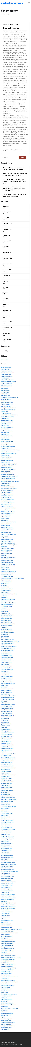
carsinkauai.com (5, 978)
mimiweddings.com (6, 1020)
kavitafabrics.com (5, 769)
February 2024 (7, 310)
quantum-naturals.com (7, 966)
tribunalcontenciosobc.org (7, 648)
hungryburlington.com (6, 713)
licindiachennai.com (6, 374)
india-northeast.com (6, 492)
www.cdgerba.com (6, 954)
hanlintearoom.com (6, 989)
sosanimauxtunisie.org (6, 436)
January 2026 (6, 217)
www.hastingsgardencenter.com (9, 933)
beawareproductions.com (7, 697)
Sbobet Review (11, 28)
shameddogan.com (6, 832)
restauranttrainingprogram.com (9, 571)
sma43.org (4, 901)
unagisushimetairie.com (7, 420)
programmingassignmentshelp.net (9, 397)
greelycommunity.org (6, 681)
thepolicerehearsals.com (7, 643)
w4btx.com (4, 546)
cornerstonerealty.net (6, 927)
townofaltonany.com (6, 750)
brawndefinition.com (6, 659)
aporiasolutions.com (6, 824)
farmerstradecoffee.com (7, 838)
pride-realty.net (5, 983)
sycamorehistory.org (6, 926)
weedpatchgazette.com (7, 529)
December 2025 (7, 223)
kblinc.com (3, 531)
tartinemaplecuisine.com (7, 717)
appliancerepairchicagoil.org (8, 409)
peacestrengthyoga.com (7, 869)
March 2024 (6, 304)
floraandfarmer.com (6, 483)
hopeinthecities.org (6, 617)
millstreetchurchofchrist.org (8, 980)
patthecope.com (5, 808)
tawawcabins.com (6, 515)
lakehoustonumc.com (6, 848)
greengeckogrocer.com (7, 560)
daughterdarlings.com (6, 376)
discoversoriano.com (6, 629)
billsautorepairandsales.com (8, 964)
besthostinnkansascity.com (8, 1022)
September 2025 (7, 241)
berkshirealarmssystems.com (8, 522)
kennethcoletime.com (6, 711)
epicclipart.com (5, 429)
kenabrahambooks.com (7, 667)
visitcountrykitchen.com (7, 736)
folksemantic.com (5, 516)
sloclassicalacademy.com (7, 650)
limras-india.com (5, 369)
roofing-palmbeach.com (7, 494)
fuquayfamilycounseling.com (8, 1005)
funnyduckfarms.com (6, 990)
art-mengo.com (5, 722)
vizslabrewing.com (6, 523)
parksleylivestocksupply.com (8, 602)
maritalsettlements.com (7, 745)
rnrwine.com (4, 1001)
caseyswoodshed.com (7, 801)
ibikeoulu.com (4, 701)
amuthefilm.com (5, 671)
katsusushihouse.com (6, 680)
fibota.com (3, 952)
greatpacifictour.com (6, 778)
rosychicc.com (4, 611)
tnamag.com (4, 818)
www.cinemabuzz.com (7, 920)
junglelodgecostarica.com (7, 732)
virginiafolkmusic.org (6, 580)
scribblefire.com (5, 595)
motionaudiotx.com (6, 1015)
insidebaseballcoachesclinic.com (9, 976)
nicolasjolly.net (4, 674)
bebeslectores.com (6, 471)
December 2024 (7, 258)
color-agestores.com (6, 606)
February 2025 (7, 252)
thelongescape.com (6, 729)
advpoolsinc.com (5, 794)
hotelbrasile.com (5, 455)
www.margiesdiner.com (7, 890)
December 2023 (7, 322)
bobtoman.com (5, 434)
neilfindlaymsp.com (6, 785)
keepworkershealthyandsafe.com (9, 415)
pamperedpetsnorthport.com (8, 534)
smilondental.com (5, 552)
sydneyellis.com (5, 567)
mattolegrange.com (6, 731)
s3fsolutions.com (5, 485)
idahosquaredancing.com (7, 513)
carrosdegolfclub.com (6, 480)
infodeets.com (4, 378)
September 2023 (7, 339)
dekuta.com (4, 918)
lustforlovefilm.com (6, 673)
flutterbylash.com (5, 987)
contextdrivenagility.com (7, 699)
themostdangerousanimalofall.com (10, 641)
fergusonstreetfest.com (7, 969)
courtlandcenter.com (6, 783)
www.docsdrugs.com (6, 889)
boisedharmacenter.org (7, 604)
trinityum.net (4, 938)
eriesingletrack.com (6, 532)
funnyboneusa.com (6, 764)
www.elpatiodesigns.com (7, 948)
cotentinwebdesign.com (7, 466)
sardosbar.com (5, 518)
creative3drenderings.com (7, 836)
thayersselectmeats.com (7, 822)
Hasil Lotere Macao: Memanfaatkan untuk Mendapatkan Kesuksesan (14, 195)
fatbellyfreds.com (5, 947)
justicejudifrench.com (6, 706)
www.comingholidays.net (7, 632)
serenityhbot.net (5, 854)
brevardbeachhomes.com (7, 487)
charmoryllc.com (5, 636)
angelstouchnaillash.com (7, 548)
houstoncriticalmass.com (7, 639)
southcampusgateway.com (8, 446)
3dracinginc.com (5, 638)
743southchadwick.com (7, 490)
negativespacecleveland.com (8, 753)
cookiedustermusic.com (7, 766)
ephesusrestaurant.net (7, 943)
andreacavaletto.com (6, 601)
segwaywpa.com (5, 825)
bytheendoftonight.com (7, 615)
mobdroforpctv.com (6, 620)
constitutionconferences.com (8, 806)
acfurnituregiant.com (6, 385)
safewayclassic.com (6, 406)
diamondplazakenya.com (7, 961)
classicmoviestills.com (6, 625)
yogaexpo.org (4, 597)
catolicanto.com (5, 587)
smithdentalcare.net (6, 1024)
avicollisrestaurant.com (7, 787)
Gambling (5, 351)
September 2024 (7, 270)
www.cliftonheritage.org (7, 899)
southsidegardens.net (6, 936)
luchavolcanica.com (6, 771)
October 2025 (7, 235)
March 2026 (6, 206)
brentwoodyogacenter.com (8, 904)
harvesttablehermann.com (8, 478)
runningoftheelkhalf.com (7, 866)
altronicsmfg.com (5, 394)
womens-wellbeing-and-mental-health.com (12, 578)
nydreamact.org (5, 418)
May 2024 (5, 293)
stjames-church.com (6, 690)
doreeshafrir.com (5, 694)
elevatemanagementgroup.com (9, 994)
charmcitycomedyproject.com (8, 696)
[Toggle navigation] (29, 3)
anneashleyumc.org (6, 880)
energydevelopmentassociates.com (10, 481)
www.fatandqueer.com (7, 878)
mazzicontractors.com (6, 940)
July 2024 (5, 281)
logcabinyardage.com (6, 839)
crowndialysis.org (5, 569)
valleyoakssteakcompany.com (9, 799)
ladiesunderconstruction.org (8, 469)
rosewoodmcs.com (6, 924)
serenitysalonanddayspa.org (8, 381)
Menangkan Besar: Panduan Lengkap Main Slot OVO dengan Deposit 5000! (15, 174)
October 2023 (7, 333)
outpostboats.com (5, 613)
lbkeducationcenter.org (7, 588)
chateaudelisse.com (6, 448)
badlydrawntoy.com (6, 847)
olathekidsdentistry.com (7, 539)
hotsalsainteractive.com (7, 380)
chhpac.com (4, 1012)
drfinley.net (4, 998)
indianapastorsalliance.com (8, 797)
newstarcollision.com (6, 553)
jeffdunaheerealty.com (7, 868)
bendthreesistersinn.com (7, 760)
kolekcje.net (4, 585)
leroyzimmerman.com (6, 996)
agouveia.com (4, 1006)
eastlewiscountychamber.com (8, 646)
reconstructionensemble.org (8, 768)
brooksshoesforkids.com (7, 820)
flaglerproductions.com (7, 657)
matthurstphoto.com (6, 973)
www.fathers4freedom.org (8, 862)
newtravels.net (5, 401)
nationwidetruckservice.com (8, 775)
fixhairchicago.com (6, 803)
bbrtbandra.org (5, 425)
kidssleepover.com (6, 399)
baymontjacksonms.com (7, 748)
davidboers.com (5, 841)
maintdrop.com (5, 432)
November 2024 (7, 264)
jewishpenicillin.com (6, 574)
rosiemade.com (5, 536)
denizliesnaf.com (5, 804)
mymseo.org (4, 1010)
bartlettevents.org (5, 459)
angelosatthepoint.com (7, 796)
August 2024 (6, 275)
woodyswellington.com (7, 945)
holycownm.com (5, 773)
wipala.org (3, 608)
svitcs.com (3, 810)
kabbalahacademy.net (6, 550)
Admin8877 (9, 150)
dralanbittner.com (5, 525)
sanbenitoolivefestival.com (8, 624)
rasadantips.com (5, 390)
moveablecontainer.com (7, 460)
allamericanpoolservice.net (8, 573)
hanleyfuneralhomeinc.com (8, 541)
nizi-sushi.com (4, 720)
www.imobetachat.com (7, 843)
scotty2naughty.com (6, 692)
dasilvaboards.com (6, 652)
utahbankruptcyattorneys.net (8, 508)
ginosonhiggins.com (6, 741)
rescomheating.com (6, 1019)
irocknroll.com (4, 509)
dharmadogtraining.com (7, 1013)
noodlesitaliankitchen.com (7, 416)
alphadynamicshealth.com (7, 985)
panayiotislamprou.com (7, 444)
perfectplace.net (5, 592)
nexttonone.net (5, 852)
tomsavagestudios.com (7, 576)
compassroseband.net (6, 813)
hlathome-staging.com (7, 562)
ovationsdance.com (6, 581)
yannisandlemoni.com (6, 527)
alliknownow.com (5, 645)
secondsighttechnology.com (8, 557)
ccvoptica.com (4, 910)
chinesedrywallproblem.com (8, 759)
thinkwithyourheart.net (7, 506)
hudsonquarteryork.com (7, 950)
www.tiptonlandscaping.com (8, 906)
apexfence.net (5, 1029)
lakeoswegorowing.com (7, 1003)
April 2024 (6, 298)
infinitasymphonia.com (7, 676)
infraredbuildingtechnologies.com (9, 476)
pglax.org (3, 752)
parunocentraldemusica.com (8, 955)
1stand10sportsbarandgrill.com (9, 545)
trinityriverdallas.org (6, 590)
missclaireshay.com (6, 367)
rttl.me (2, 1017)
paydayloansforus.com (7, 402)
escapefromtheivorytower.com (9, 488)
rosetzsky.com (5, 685)
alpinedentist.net (5, 439)
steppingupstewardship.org (8, 908)
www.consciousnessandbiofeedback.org (11, 929)
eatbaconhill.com (5, 395)
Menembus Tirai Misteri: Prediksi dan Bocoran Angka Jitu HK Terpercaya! (13, 168)
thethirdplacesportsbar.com (8, 941)
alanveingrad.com (5, 739)
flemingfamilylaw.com (6, 999)
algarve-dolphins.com (6, 738)
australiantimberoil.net (6, 473)
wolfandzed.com (5, 917)
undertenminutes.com (6, 387)
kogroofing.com (5, 437)
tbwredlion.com (5, 962)
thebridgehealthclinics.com (8, 829)
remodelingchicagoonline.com (8, 903)
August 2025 (6, 246)
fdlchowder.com (5, 892)
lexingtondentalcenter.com (8, 566)
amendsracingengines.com (8, 875)
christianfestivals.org (6, 734)
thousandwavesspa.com (7, 782)
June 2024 (5, 287)
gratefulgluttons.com (6, 618)
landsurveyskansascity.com (8, 882)
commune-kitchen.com (7, 669)
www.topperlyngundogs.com (8, 864)
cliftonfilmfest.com (6, 501)
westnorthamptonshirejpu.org (8, 453)
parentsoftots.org (5, 834)
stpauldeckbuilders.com (7, 883)
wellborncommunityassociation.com (10, 450)
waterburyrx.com (5, 792)
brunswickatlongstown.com (8, 715)
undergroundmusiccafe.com (8, 1026)
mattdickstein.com (5, 845)
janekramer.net (5, 718)
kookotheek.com (5, 443)
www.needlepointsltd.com (8, 894)
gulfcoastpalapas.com (6, 827)
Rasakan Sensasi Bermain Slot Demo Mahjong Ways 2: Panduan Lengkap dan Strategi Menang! (14, 188)
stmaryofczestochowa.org (8, 704)
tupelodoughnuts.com (6, 538)
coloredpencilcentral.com (7, 499)
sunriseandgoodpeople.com (8, 757)
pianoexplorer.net (5, 934)
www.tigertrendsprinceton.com (9, 861)
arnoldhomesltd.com (6, 497)
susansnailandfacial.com (7, 857)
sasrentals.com (5, 555)
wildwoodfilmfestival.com (7, 452)
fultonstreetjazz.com (6, 457)
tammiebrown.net (5, 725)
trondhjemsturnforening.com (8, 959)
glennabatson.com (6, 653)
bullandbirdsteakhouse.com (8, 896)
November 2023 (7, 327)
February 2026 (7, 212)
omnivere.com (4, 388)
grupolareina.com (5, 462)
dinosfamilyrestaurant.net (7, 474)
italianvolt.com (4, 520)
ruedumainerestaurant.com (8, 683)
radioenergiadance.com (7, 441)
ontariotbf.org (4, 411)
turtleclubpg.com (5, 776)
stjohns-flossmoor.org (6, 762)
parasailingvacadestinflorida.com (9, 982)
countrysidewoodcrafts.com (8, 408)
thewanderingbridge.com (7, 708)
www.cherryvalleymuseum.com (9, 464)
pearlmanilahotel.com (6, 430)
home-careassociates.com (8, 599)
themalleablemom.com (7, 710)
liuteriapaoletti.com (6, 755)
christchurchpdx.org (6, 666)
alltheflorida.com (5, 975)
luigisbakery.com (5, 913)
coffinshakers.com (5, 703)
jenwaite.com (4, 992)
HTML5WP (19, 1044)
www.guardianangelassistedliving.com (11, 957)
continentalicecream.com (7, 660)
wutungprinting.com (6, 743)
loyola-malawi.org (5, 610)
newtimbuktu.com (5, 392)
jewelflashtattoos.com (7, 422)
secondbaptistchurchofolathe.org (9, 1008)
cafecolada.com (5, 627)
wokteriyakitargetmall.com (8, 564)
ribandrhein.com (5, 583)
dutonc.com (4, 727)
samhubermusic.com (6, 1027)
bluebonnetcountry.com (7, 427)
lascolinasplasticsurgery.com (8, 897)
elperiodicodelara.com (6, 371)
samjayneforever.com (6, 971)
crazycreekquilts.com (6, 662)
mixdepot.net (4, 922)
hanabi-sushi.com (5, 915)
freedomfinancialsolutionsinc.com (9, 871)
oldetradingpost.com (6, 467)
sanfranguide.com (5, 634)
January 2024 (6, 316)
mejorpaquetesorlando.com (8, 543)
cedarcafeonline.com (6, 383)
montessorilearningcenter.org (8, 968)
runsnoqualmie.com (6, 887)
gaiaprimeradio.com (6, 724)
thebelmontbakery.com (7, 404)
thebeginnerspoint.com (7, 631)
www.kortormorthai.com (7, 876)
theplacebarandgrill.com (7, 790)
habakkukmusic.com (6, 850)
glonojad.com (4, 687)
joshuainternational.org (7, 855)
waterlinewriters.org (6, 831)
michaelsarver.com (9, 3)
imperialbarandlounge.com (7, 502)
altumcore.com (5, 815)
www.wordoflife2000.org (7, 511)
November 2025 (7, 229)
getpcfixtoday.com (6, 423)
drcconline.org (4, 789)
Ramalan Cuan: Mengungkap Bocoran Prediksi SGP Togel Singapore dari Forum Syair (14, 181)
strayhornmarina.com (6, 655)
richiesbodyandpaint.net (7, 373)
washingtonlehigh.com (7, 911)
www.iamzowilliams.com (7, 931)
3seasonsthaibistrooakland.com (9, 594)
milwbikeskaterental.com (7, 746)
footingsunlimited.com (6, 885)
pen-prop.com (4, 859)
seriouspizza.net (5, 811)
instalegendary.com (6, 413)
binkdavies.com (5, 664)
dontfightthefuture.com (7, 495)
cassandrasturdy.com (6, 622)
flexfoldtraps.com (5, 873)
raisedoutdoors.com (6, 504)
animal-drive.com (5, 817)
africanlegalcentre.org (6, 678)
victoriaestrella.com (6, 780)
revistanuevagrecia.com (7, 689)
